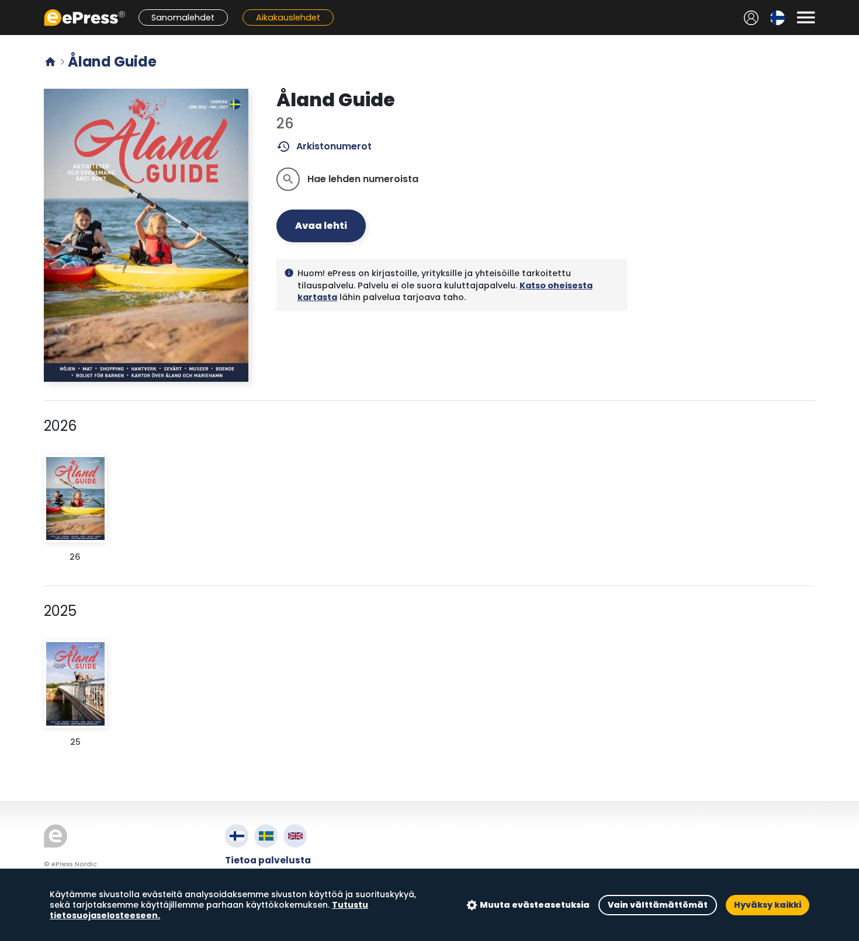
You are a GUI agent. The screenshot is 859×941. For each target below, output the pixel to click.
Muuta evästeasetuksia (535, 905)
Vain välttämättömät (658, 905)
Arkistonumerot (324, 147)
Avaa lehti (321, 225)
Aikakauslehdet (288, 17)
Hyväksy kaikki (767, 905)
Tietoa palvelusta (268, 860)
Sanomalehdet (182, 17)
